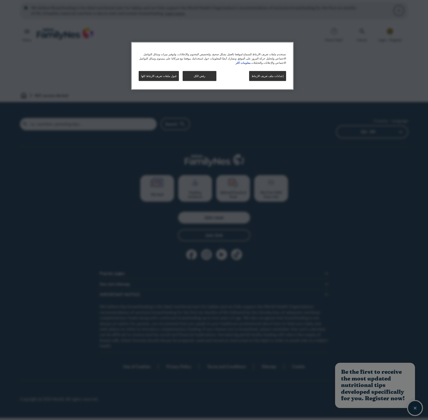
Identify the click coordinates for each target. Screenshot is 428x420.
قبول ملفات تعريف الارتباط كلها (158, 76)
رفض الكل (199, 76)
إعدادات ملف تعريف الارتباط (268, 76)
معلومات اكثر (243, 62)
